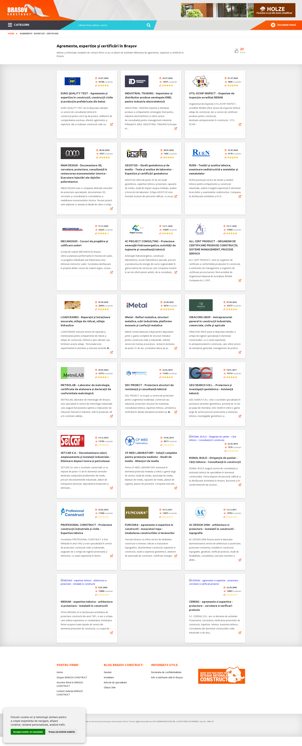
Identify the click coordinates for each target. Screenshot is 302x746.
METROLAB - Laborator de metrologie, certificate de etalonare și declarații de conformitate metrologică (86, 389)
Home (11, 33)
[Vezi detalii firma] (111, 124)
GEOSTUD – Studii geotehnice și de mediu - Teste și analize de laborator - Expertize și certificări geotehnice (149, 169)
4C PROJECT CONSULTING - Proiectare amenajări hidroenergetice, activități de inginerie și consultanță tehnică (150, 245)
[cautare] (147, 25)
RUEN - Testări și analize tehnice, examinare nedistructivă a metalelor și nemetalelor (213, 169)
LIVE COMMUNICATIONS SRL (164, 721)
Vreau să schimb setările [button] (61, 731)
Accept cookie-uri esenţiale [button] (28, 731)
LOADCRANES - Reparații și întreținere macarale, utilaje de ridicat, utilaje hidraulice (85, 321)
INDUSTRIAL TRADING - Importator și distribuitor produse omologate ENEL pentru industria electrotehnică (148, 97)
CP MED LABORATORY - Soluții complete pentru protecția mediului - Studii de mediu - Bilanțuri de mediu (151, 456)
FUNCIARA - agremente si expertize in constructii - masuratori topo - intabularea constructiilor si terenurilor (150, 528)
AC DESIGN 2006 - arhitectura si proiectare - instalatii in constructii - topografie (212, 528)
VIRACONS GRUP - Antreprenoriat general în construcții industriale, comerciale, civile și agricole (210, 321)
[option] (238, 10)
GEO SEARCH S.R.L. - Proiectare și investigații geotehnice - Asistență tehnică (211, 389)
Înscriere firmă (286, 25)
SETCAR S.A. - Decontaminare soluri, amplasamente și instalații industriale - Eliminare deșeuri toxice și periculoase (86, 456)
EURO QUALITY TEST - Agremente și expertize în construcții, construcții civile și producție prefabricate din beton (87, 97)
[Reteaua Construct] (221, 682)
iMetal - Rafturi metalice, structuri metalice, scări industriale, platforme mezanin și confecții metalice (148, 321)
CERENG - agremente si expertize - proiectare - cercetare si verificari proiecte (211, 605)
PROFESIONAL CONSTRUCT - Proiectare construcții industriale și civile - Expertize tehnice (86, 528)
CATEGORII (21, 24)
